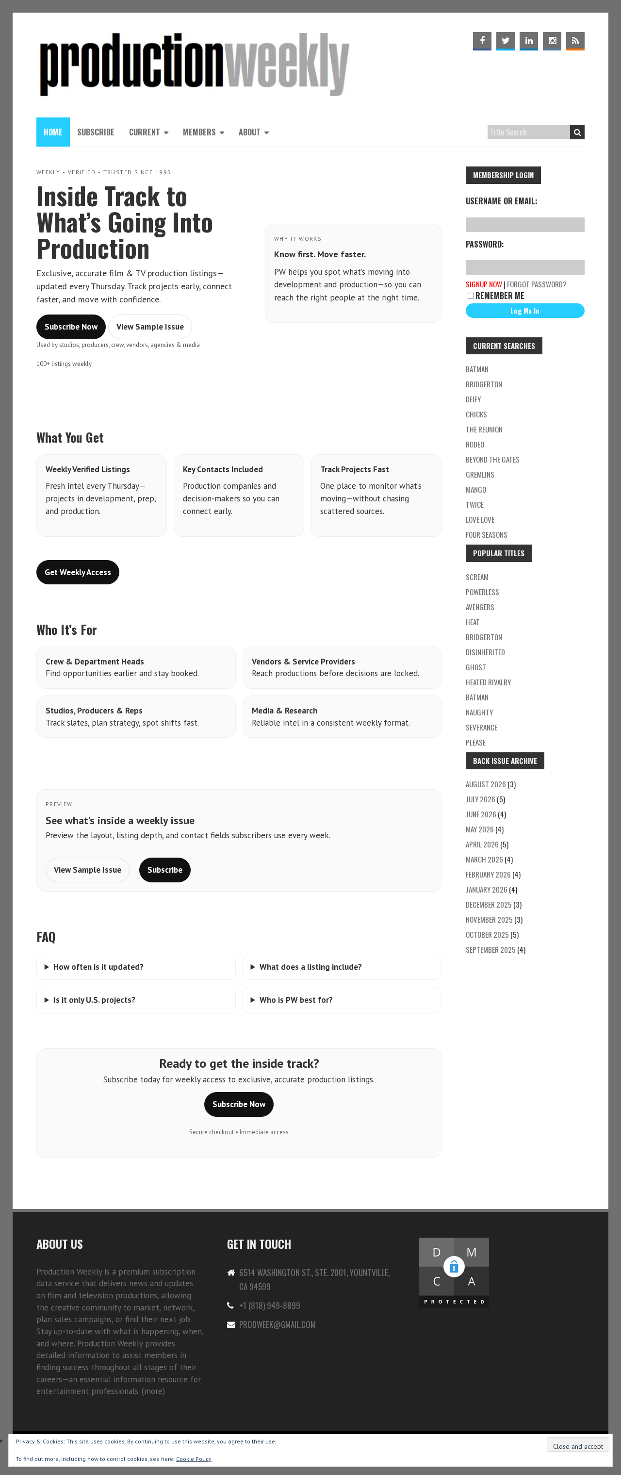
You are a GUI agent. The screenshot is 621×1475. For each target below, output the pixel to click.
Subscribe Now (71, 326)
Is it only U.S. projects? (94, 999)
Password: (485, 244)
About (250, 132)
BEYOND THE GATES (493, 459)
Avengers (480, 606)
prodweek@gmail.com (277, 1324)
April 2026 (482, 844)
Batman (477, 697)
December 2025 (489, 904)
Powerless (482, 591)
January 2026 (486, 889)
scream (477, 576)
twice (475, 504)
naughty (479, 712)
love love (480, 519)
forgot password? (537, 284)
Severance (481, 727)
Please (476, 742)
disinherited (485, 651)
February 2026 (488, 874)
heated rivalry (488, 682)
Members (199, 132)
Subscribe (95, 132)
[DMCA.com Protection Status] (454, 1242)
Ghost (476, 667)
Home (53, 132)
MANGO (476, 489)
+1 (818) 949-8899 (269, 1305)
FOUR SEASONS (486, 534)
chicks (476, 414)
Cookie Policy (194, 1458)
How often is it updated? (98, 966)
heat (473, 621)
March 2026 (484, 859)
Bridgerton (484, 384)
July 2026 (480, 799)
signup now (484, 284)
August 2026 (486, 784)
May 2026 (480, 829)
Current (144, 132)
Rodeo (475, 444)
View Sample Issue (150, 326)
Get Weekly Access (78, 572)
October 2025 (487, 934)
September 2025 (491, 949)
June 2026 (481, 814)
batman (477, 369)
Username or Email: (502, 201)
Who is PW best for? (296, 999)
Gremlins (480, 474)
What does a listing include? (311, 966)
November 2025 (489, 919)
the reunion (484, 429)
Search (577, 132)
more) (154, 1391)
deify (473, 399)
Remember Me (499, 295)
